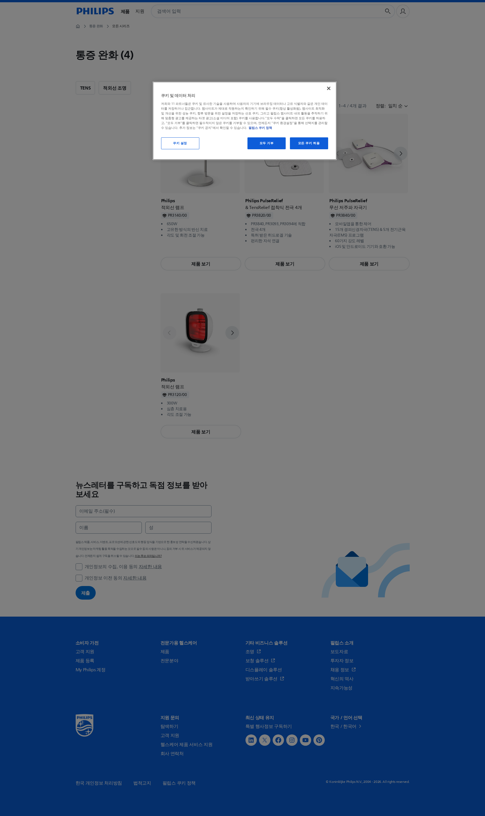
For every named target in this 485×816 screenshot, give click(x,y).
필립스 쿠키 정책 (260, 128)
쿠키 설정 (180, 143)
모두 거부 (267, 143)
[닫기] (328, 88)
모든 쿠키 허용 (309, 143)
